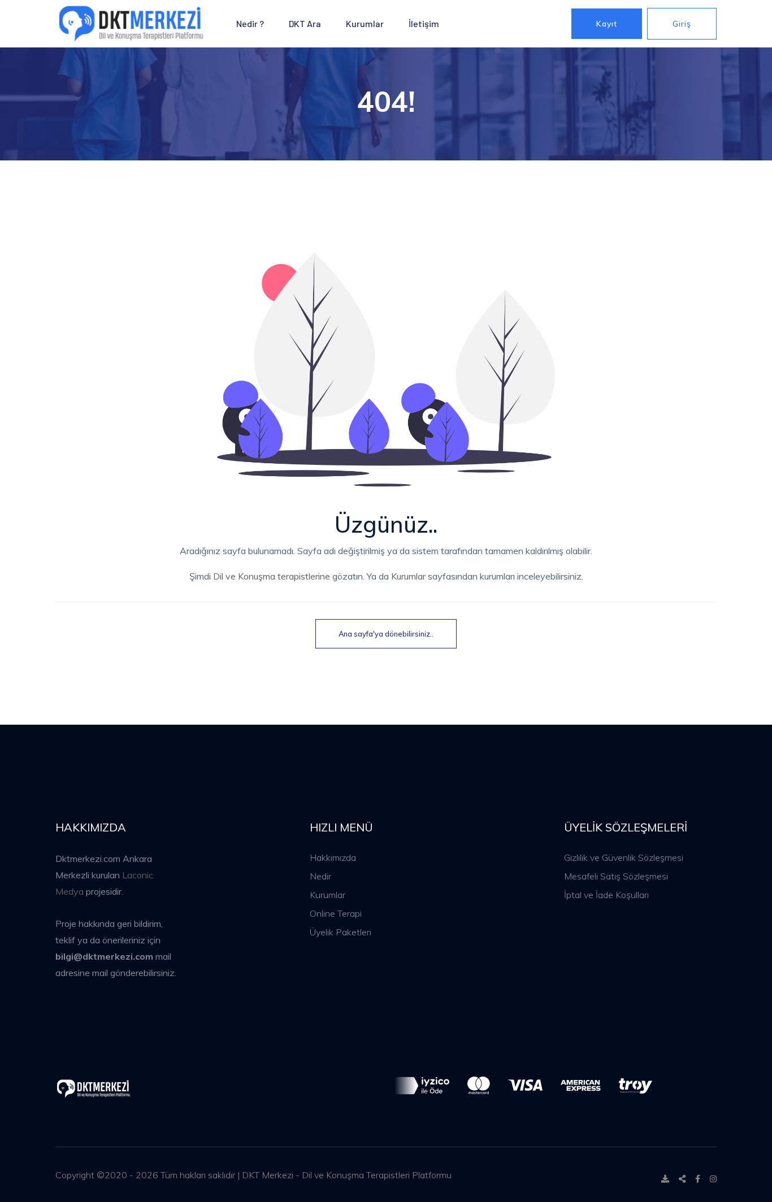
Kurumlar (365, 23)
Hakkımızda (333, 857)
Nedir (320, 876)
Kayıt (606, 24)
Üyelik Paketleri (340, 932)
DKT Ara (305, 23)
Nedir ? (250, 23)
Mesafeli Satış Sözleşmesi (616, 876)
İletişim (424, 23)
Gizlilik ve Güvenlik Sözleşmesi (623, 857)
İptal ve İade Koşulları (606, 894)
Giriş (682, 24)
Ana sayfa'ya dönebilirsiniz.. (386, 633)
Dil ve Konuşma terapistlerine (271, 576)
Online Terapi (336, 913)
